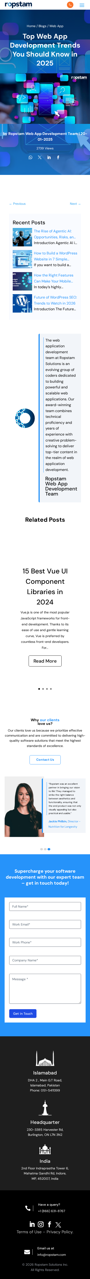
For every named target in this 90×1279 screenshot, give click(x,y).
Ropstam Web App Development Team (43, 133)
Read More (45, 661)
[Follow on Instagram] (40, 1223)
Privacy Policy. (60, 1232)
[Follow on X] (58, 1223)
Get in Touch (23, 1013)
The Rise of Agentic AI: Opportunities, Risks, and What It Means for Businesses (55, 234)
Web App (56, 26)
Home (31, 26)
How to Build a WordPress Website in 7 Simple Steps (55, 256)
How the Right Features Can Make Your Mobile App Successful (53, 278)
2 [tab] (45, 849)
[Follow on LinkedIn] (31, 1223)
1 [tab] (41, 849)
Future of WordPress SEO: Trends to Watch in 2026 (55, 300)
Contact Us (45, 760)
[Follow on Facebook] (49, 1223)
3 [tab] (49, 849)
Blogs (42, 26)
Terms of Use (29, 1232)
